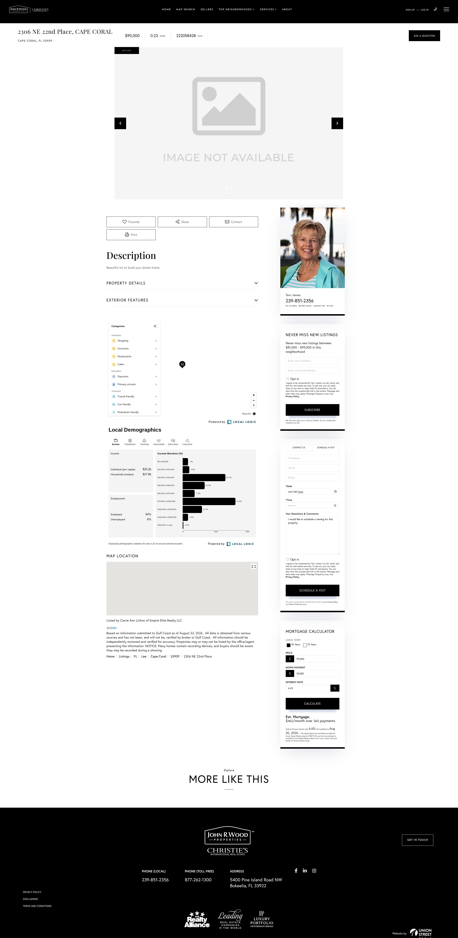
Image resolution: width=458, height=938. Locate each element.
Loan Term (293, 640)
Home (110, 656)
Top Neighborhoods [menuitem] (235, 10)
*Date (289, 486)
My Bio (330, 306)
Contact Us (299, 447)
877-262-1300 (198, 880)
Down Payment (295, 667)
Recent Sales (305, 306)
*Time (289, 500)
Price (289, 652)
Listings (124, 656)
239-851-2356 (435, 9)
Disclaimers (30, 899)
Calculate (312, 703)
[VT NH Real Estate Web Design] (421, 933)
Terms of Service (295, 604)
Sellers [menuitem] (207, 10)
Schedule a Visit (326, 447)
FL (135, 656)
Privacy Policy (292, 396)
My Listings (291, 306)
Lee (144, 656)
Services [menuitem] (267, 10)
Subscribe (312, 410)
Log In (424, 10)
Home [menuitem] (166, 10)
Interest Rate (294, 682)
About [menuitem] (287, 10)
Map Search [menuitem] (185, 10)
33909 (174, 656)
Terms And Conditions (37, 906)
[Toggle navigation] (446, 9)
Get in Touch (417, 840)
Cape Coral (158, 656)
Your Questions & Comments (302, 513)
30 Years (295, 644)
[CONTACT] (424, 35)
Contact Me (319, 306)
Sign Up (410, 10)
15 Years (312, 644)
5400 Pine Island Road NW (256, 882)
